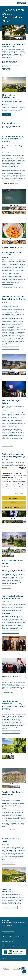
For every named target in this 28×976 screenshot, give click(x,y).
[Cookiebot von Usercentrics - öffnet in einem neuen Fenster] (19, 468)
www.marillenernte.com (7, 284)
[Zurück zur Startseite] (21, 3)
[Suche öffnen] (7, 2)
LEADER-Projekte (18, 946)
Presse (6, 941)
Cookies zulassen (14, 498)
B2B (3, 941)
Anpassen (13, 502)
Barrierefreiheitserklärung (8, 946)
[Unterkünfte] (4, 2)
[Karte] (5, 2)
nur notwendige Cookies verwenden (14, 507)
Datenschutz (11, 944)
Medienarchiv (12, 941)
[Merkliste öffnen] (6, 2)
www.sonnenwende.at (12, 426)
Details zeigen (19, 493)
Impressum (4, 944)
